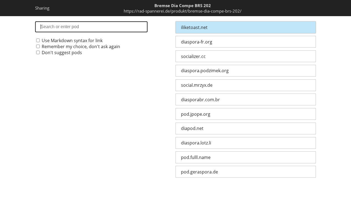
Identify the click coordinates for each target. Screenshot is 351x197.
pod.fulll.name (196, 157)
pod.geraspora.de (199, 172)
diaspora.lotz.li (196, 143)
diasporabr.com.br (200, 100)
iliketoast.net (194, 27)
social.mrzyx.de (197, 85)
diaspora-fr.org (196, 42)
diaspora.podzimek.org (205, 71)
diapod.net (192, 128)
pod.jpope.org (195, 114)
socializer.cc (193, 56)
